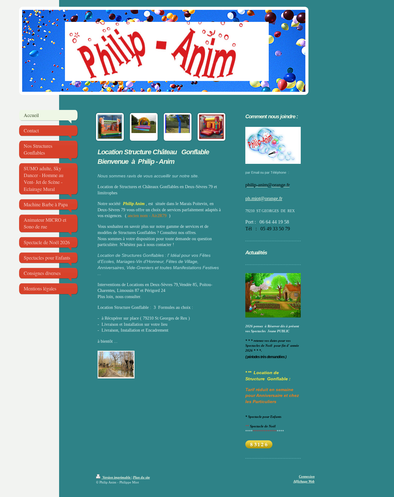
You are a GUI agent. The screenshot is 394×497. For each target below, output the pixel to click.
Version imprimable (116, 477)
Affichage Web (304, 481)
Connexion (307, 476)
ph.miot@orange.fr (263, 198)
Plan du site (141, 477)
